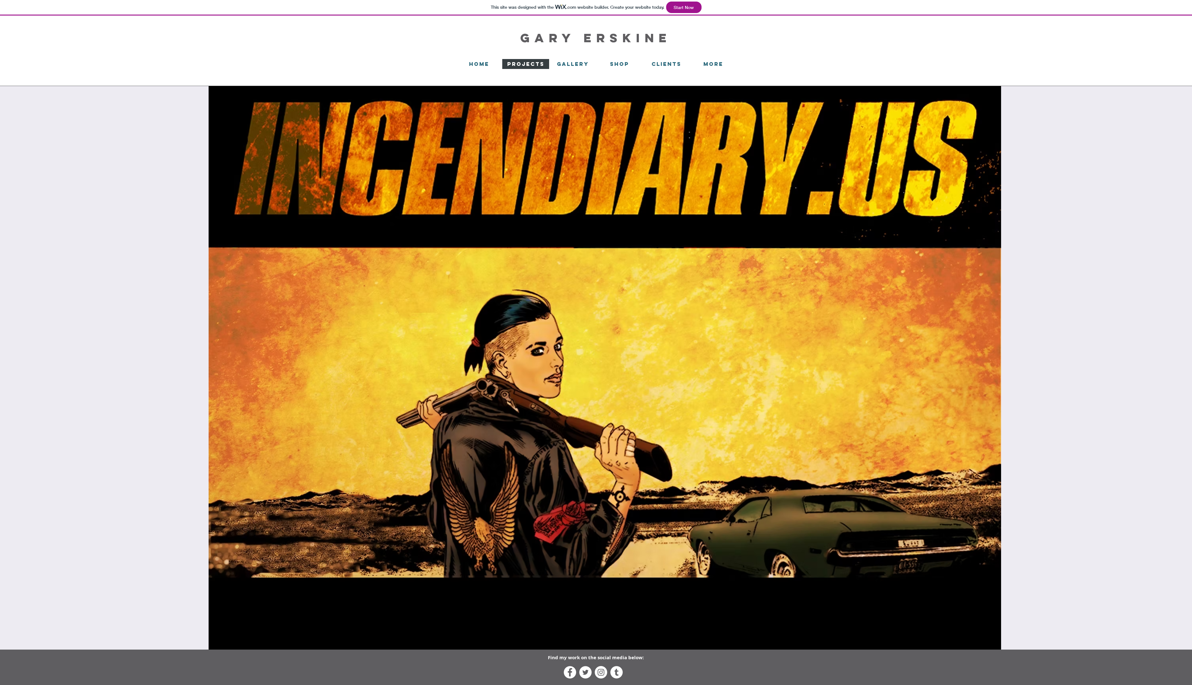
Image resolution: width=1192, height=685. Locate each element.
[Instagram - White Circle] (601, 672)
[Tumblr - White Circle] (616, 672)
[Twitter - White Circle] (585, 672)
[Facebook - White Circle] (570, 672)
